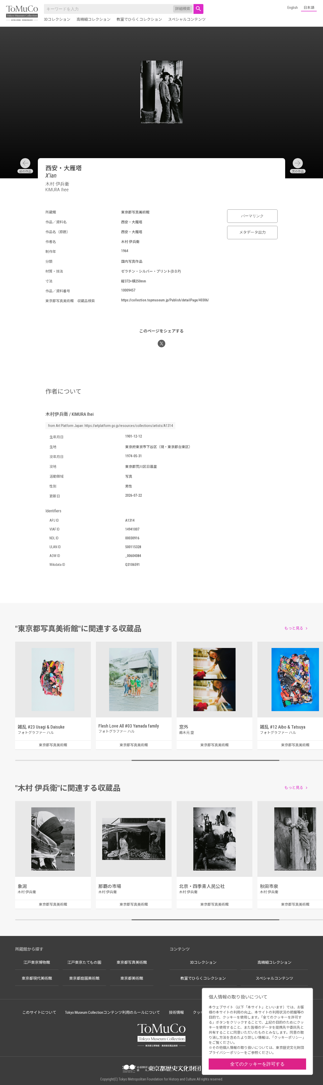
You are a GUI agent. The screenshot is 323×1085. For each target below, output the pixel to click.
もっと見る (293, 628)
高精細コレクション (93, 19)
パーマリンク (252, 216)
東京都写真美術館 (132, 962)
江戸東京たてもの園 (84, 962)
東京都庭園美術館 (84, 978)
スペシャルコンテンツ (187, 19)
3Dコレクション (57, 19)
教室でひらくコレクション (139, 19)
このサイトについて (39, 1012)
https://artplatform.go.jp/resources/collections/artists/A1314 (129, 426)
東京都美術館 (131, 978)
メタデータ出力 (252, 232)
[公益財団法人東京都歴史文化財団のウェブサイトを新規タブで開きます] (161, 1069)
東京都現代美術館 (37, 978)
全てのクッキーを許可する (257, 1064)
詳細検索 (182, 9)
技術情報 (176, 1012)
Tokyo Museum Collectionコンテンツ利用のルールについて (112, 1012)
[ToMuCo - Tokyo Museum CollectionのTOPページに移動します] (22, 13)
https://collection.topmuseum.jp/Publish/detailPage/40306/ (165, 300)
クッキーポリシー (288, 1037)
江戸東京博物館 (36, 962)
